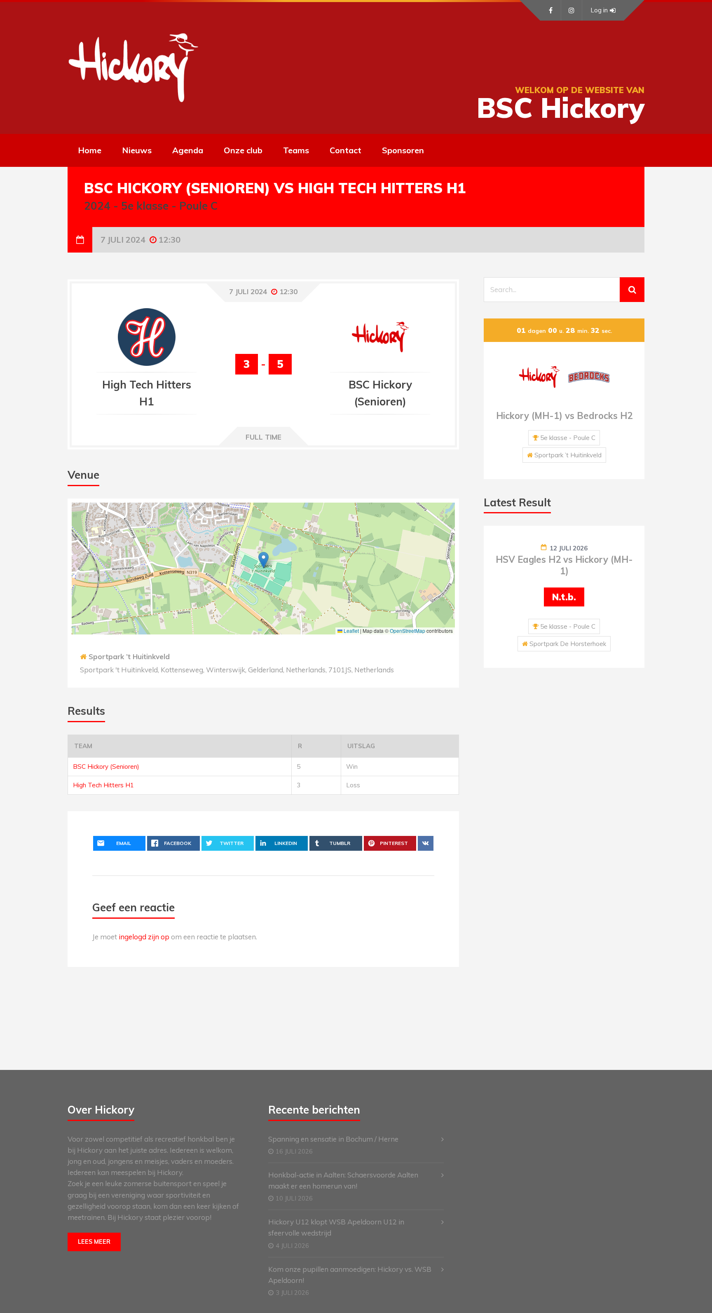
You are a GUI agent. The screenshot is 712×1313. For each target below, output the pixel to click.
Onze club (243, 150)
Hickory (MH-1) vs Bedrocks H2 (564, 415)
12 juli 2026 (569, 548)
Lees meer (94, 1241)
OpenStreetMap (407, 630)
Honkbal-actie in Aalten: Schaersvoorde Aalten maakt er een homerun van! (343, 1180)
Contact (345, 150)
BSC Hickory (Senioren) (106, 766)
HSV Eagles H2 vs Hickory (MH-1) (564, 565)
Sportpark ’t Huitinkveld (129, 656)
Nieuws (137, 150)
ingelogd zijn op (144, 936)
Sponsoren (403, 150)
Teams (296, 150)
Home (89, 150)
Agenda (187, 150)
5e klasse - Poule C (567, 438)
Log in (599, 10)
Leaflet (350, 630)
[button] (263, 560)
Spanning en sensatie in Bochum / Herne (333, 1139)
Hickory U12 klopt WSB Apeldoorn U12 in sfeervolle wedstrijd (336, 1227)
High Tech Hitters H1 (103, 785)
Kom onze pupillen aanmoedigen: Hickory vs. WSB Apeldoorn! (349, 1275)
